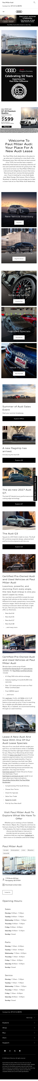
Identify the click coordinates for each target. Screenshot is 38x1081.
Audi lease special (8, 772)
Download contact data (13, 885)
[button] (19, 1022)
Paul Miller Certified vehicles (22, 671)
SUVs (22, 698)
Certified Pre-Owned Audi (11, 668)
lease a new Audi (15, 755)
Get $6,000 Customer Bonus (35, 488)
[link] (19, 209)
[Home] (19, 12)
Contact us (28, 835)
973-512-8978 (16, 6)
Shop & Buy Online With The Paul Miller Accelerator (16, 781)
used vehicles (27, 668)
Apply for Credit (10, 800)
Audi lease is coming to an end (12, 776)
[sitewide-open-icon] (34, 2)
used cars (8, 698)
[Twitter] (14, 1050)
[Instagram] (9, 1050)
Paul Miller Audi (8, 2)
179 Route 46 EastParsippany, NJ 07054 (13, 879)
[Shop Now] (19, 19)
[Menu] (3, 12)
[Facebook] (4, 1050)
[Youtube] (19, 1050)
